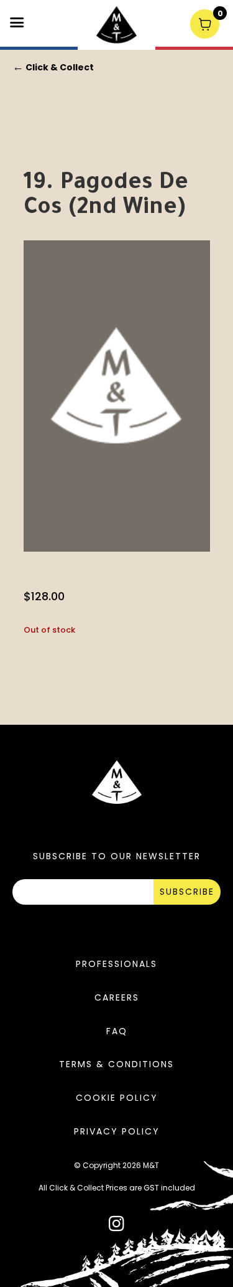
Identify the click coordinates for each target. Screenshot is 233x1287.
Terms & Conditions (116, 1064)
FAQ (116, 1031)
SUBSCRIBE (187, 891)
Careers (116, 997)
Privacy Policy (117, 1131)
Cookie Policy (117, 1097)
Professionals (116, 964)
